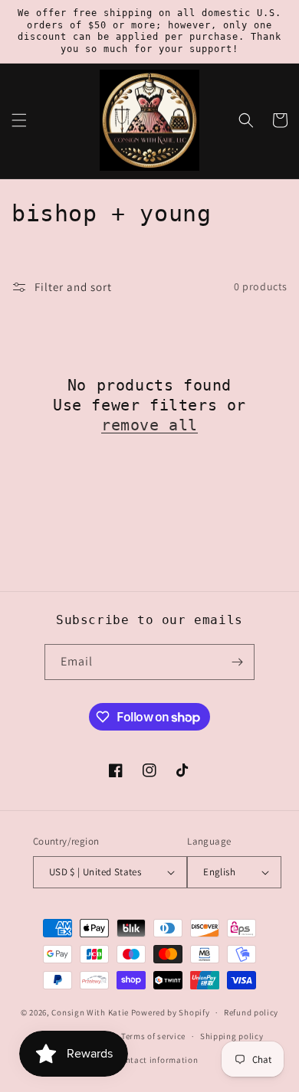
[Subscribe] (237, 662)
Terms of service (153, 1036)
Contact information (156, 1059)
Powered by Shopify (170, 1012)
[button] (19, 120)
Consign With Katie (90, 1012)
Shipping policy (232, 1036)
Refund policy (251, 1012)
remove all (149, 425)
